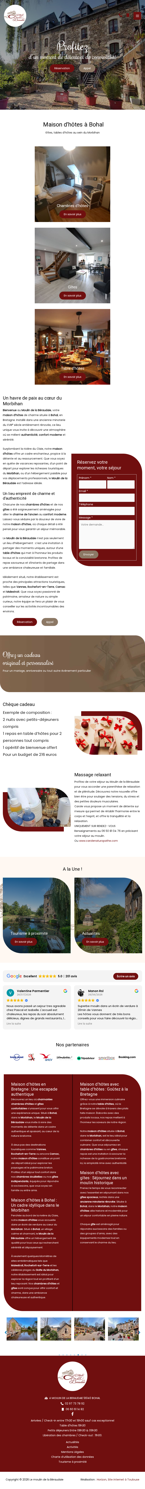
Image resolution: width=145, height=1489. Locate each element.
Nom (111, 478)
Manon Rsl (95, 991)
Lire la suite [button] (14, 1024)
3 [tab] (67, 1355)
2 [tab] (63, 1355)
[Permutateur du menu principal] (137, 16)
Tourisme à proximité (73, 1462)
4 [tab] (70, 1355)
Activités (72, 1447)
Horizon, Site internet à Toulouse (118, 1479)
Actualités (72, 1442)
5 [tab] (74, 1355)
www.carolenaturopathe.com (98, 841)
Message (86, 517)
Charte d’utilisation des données (72, 1457)
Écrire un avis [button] (126, 976)
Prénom (85, 478)
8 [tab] (86, 1355)
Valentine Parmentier (33, 991)
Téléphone (86, 504)
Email (83, 491)
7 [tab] (82, 1355)
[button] (120, 15)
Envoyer (88, 554)
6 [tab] (78, 1355)
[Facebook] (72, 1414)
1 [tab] (59, 1355)
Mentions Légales (72, 1452)
